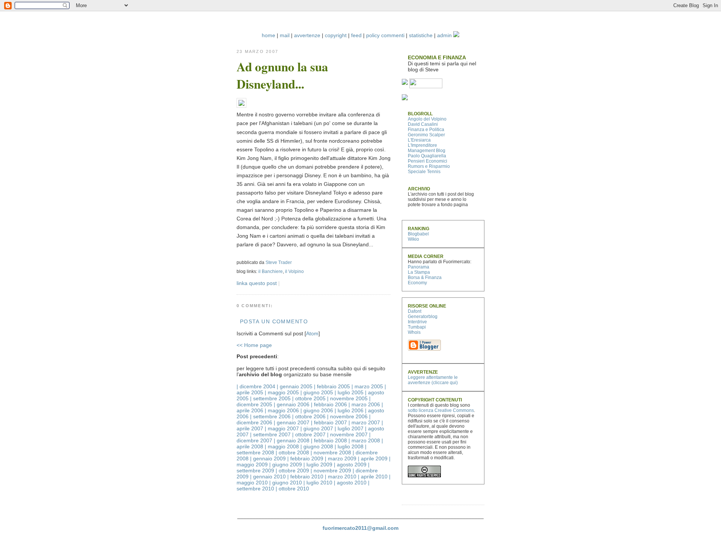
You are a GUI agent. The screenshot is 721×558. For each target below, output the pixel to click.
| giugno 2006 (316, 410)
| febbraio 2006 (329, 404)
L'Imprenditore (422, 145)
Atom (312, 333)
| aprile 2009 (373, 458)
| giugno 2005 (316, 392)
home (268, 35)
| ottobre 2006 (309, 416)
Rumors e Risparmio (429, 166)
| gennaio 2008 (291, 440)
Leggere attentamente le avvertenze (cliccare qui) (433, 380)
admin (444, 35)
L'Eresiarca (419, 140)
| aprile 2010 (373, 477)
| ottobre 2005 (309, 398)
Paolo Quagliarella (427, 155)
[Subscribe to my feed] (405, 83)
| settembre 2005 (270, 398)
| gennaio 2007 (291, 422)
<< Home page (254, 345)
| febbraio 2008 (329, 440)
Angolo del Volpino (427, 119)
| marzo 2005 (367, 386)
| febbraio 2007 (329, 422)
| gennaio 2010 (268, 477)
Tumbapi (417, 327)
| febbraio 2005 (332, 386)
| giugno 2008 (316, 446)
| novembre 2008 (331, 452)
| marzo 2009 (340, 458)
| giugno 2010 (285, 483)
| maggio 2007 (282, 428)
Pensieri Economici (427, 161)
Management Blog (426, 150)
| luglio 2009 (317, 464)
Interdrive (417, 321)
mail (285, 35)
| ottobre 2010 (292, 489)
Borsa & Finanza (425, 277)
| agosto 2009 (350, 464)
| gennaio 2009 (268, 458)
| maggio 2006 (282, 410)
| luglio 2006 (349, 410)
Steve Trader (278, 262)
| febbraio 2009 (305, 458)
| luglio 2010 (317, 483)
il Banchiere (270, 271)
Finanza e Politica (426, 129)
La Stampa (419, 272)
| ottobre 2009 (292, 471)
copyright (336, 35)
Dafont (414, 311)
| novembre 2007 (347, 434)
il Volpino (294, 271)
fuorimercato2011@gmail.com (360, 528)
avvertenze (307, 35)
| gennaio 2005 (294, 386)
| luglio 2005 (349, 392)
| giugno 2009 (285, 464)
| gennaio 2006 (291, 404)
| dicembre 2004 (256, 386)
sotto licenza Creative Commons (441, 410)
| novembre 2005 (347, 398)
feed (356, 35)
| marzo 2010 (340, 477)
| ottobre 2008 (292, 452)
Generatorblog (422, 316)
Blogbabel (418, 234)
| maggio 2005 (282, 392)
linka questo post (257, 283)
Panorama (418, 267)
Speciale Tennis (424, 171)
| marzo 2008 (364, 440)
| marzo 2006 (364, 404)
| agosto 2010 (350, 483)
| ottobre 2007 (309, 434)
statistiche (421, 35)
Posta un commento (274, 321)
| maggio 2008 (282, 446)
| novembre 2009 (331, 471)
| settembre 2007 (270, 434)
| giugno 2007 (316, 428)
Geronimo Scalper (426, 134)
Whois (414, 332)
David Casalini (423, 124)
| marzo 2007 (364, 422)
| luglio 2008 (349, 446)
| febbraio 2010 (305, 477)
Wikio (413, 239)
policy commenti (385, 35)
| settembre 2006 (270, 416)
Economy (417, 282)
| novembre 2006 (347, 416)
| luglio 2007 (349, 428)
